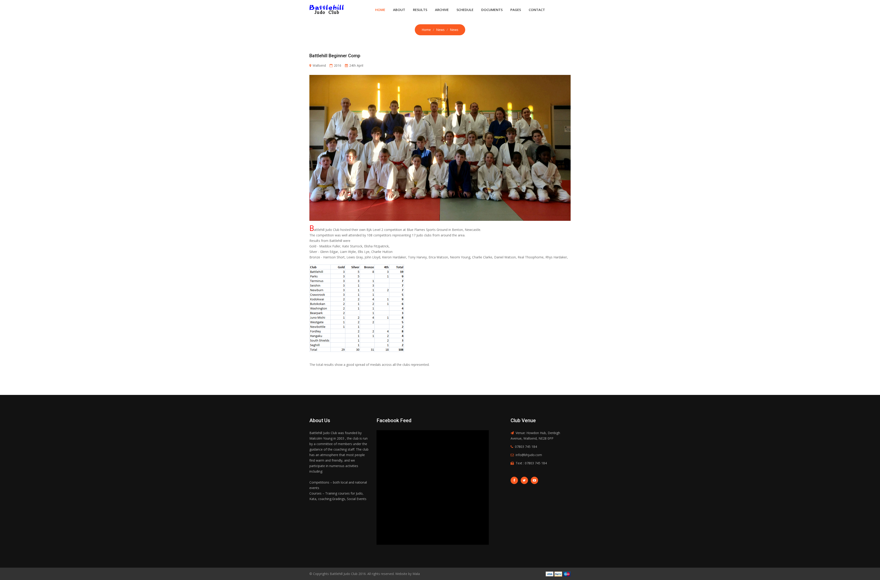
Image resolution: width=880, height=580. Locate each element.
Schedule (464, 9)
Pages (515, 9)
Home (380, 9)
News (440, 29)
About (399, 9)
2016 (337, 65)
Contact (537, 9)
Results (420, 9)
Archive (442, 9)
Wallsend (319, 65)
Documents (492, 9)
